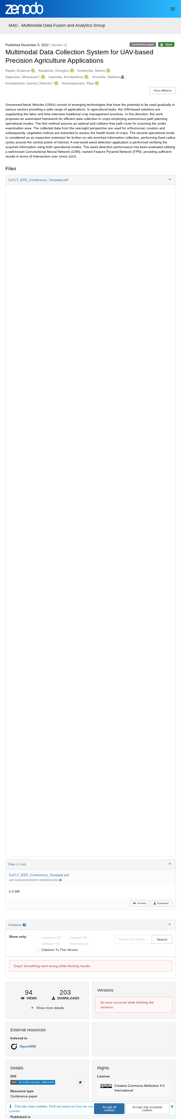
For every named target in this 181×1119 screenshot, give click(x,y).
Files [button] (17, 864)
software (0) (50, 944)
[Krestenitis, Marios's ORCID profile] (107, 70)
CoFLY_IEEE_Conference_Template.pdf (39, 875)
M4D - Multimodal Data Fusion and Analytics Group (57, 25)
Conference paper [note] (143, 44)
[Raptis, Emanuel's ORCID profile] (32, 70)
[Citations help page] (24, 925)
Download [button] (163, 903)
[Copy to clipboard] (80, 1082)
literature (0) (51, 937)
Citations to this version (59, 950)
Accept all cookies (109, 1108)
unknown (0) (78, 944)
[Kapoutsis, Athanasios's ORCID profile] (42, 77)
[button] (90, 180)
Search (162, 939)
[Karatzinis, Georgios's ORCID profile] (71, 70)
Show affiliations (163, 90)
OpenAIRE (28, 1046)
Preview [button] (141, 903)
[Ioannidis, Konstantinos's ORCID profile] (85, 77)
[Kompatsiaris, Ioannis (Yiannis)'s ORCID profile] (55, 83)
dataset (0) (78, 937)
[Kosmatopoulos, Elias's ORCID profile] (96, 83)
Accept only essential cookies (147, 1108)
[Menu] (173, 9)
